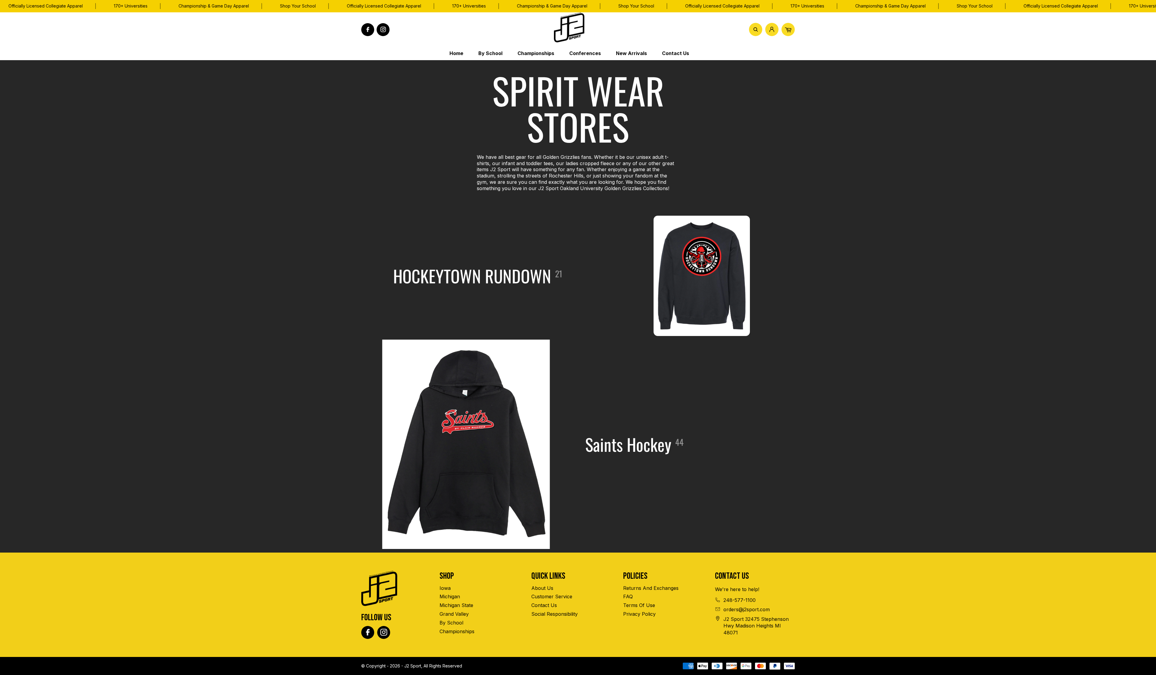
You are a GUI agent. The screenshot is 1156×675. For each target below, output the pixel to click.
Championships (457, 631)
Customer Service (551, 596)
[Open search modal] (755, 29)
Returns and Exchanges (651, 588)
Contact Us (544, 605)
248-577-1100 (739, 600)
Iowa (445, 588)
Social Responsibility (554, 614)
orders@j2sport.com (746, 609)
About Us (542, 588)
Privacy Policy (639, 614)
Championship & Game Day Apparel (214, 5)
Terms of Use (639, 605)
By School (451, 623)
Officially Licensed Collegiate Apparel (384, 5)
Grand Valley (454, 614)
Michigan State (456, 605)
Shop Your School (298, 5)
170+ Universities (131, 5)
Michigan (450, 596)
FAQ (628, 596)
